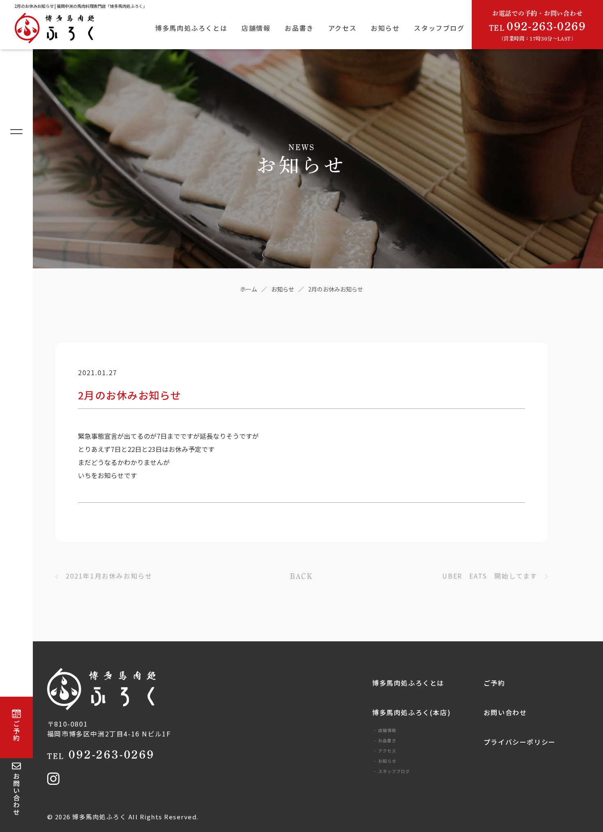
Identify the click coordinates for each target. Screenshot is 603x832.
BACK (301, 576)
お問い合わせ (505, 712)
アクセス (342, 28)
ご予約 (494, 683)
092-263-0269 (101, 754)
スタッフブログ (439, 28)
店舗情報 (256, 28)
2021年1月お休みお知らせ (109, 575)
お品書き (299, 28)
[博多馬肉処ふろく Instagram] (53, 782)
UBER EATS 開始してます (489, 575)
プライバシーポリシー (520, 742)
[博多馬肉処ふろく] (65, 30)
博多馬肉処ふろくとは (191, 28)
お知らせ (385, 28)
